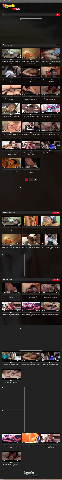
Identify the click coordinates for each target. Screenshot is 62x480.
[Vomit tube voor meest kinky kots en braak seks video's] (31, 7)
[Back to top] (57, 476)
